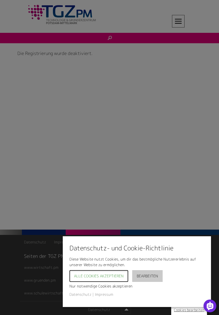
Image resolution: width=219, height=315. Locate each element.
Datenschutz (80, 294)
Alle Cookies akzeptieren (99, 275)
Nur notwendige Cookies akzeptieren (100, 286)
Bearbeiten (147, 275)
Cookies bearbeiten (189, 310)
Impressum (104, 294)
